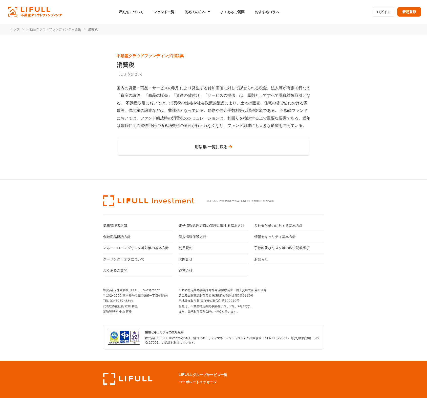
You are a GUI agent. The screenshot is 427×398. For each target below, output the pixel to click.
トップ (15, 29)
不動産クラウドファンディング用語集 (53, 29)
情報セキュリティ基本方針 (275, 236)
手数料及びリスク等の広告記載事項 (282, 248)
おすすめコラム (267, 12)
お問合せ (185, 259)
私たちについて (131, 12)
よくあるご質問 (232, 12)
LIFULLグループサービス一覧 (203, 375)
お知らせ (261, 259)
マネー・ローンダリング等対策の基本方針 (136, 248)
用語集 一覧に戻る (211, 146)
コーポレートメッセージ (198, 382)
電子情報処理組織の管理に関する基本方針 (211, 225)
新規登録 (409, 12)
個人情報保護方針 (192, 236)
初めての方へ (195, 12)
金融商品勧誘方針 (117, 236)
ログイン (383, 12)
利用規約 (185, 248)
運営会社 (185, 270)
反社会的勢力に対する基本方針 (278, 225)
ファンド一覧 (164, 12)
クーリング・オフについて (124, 259)
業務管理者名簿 (115, 225)
